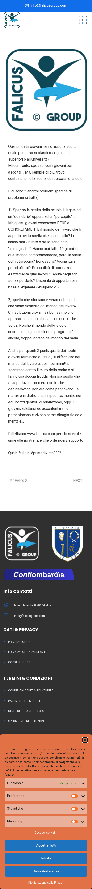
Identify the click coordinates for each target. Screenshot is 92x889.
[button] (85, 740)
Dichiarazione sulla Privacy (46, 882)
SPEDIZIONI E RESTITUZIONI (26, 721)
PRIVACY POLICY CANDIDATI (26, 652)
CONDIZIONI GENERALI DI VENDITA (30, 690)
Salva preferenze (46, 871)
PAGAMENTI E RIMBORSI (24, 701)
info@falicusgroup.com (49, 5)
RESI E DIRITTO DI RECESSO (26, 711)
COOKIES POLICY (19, 662)
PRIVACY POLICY (19, 641)
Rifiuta (46, 858)
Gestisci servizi (45, 832)
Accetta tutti (46, 845)
